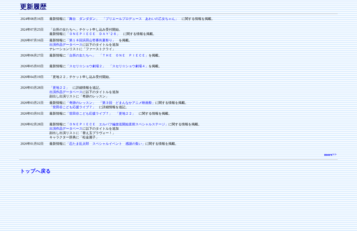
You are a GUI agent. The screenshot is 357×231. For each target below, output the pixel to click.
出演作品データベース (65, 44)
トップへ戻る (35, 171)
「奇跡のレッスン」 (81, 102)
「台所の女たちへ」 (81, 55)
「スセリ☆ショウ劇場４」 (129, 66)
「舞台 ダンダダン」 (82, 18)
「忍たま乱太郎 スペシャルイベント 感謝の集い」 (105, 143)
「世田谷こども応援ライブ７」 (72, 107)
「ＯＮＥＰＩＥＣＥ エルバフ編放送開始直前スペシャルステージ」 (117, 124)
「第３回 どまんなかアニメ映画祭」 (127, 102)
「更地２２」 (59, 87)
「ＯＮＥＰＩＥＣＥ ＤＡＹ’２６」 (93, 34)
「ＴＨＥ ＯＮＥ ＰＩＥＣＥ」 (124, 55)
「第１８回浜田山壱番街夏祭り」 (90, 40)
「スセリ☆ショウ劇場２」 (86, 66)
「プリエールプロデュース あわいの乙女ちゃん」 (140, 18)
